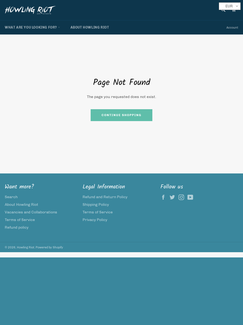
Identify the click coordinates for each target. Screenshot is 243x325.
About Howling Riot (89, 27)
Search (11, 197)
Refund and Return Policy (105, 197)
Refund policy (16, 227)
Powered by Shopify (49, 247)
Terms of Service (20, 219)
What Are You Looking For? (31, 27)
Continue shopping (121, 115)
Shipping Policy (96, 204)
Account (232, 27)
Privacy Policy (95, 219)
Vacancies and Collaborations (31, 212)
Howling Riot (25, 247)
